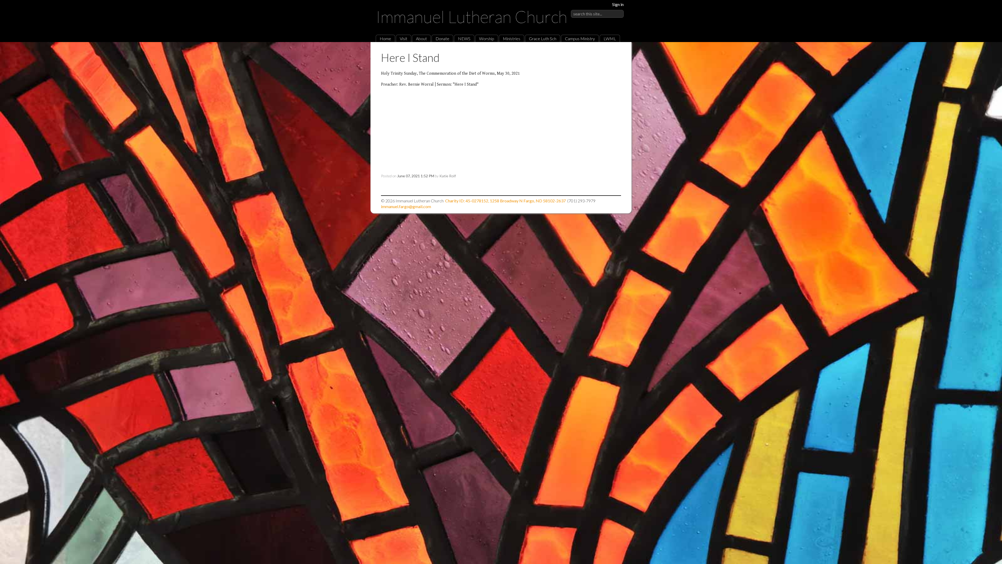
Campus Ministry (580, 38)
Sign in (618, 4)
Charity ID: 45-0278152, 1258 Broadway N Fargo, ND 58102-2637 (505, 200)
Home (385, 38)
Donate (442, 38)
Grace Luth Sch (542, 38)
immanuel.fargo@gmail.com (406, 206)
